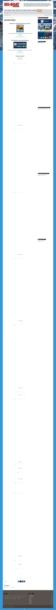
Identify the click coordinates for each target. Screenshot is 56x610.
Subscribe (24, 10)
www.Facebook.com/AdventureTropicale (20, 37)
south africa (19, 597)
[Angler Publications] (11, 5)
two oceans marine (6, 598)
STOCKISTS (17, 10)
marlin (9, 597)
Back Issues (8, 17)
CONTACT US (29, 10)
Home (5, 10)
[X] (20, 581)
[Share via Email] (22, 581)
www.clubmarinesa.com (20, 53)
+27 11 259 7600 (20, 578)
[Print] (24, 581)
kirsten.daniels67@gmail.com (20, 36)
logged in (8, 587)
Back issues (34, 10)
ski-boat (15, 597)
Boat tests (9, 10)
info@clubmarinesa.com (20, 52)
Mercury (12, 597)
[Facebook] (18, 581)
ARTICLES (13, 10)
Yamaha (11, 598)
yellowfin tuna (14, 598)
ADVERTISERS (39, 10)
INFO (21, 10)
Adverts (30, 599)
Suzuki (22, 597)
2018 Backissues (31, 595)
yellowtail (18, 598)
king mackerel (6, 597)
